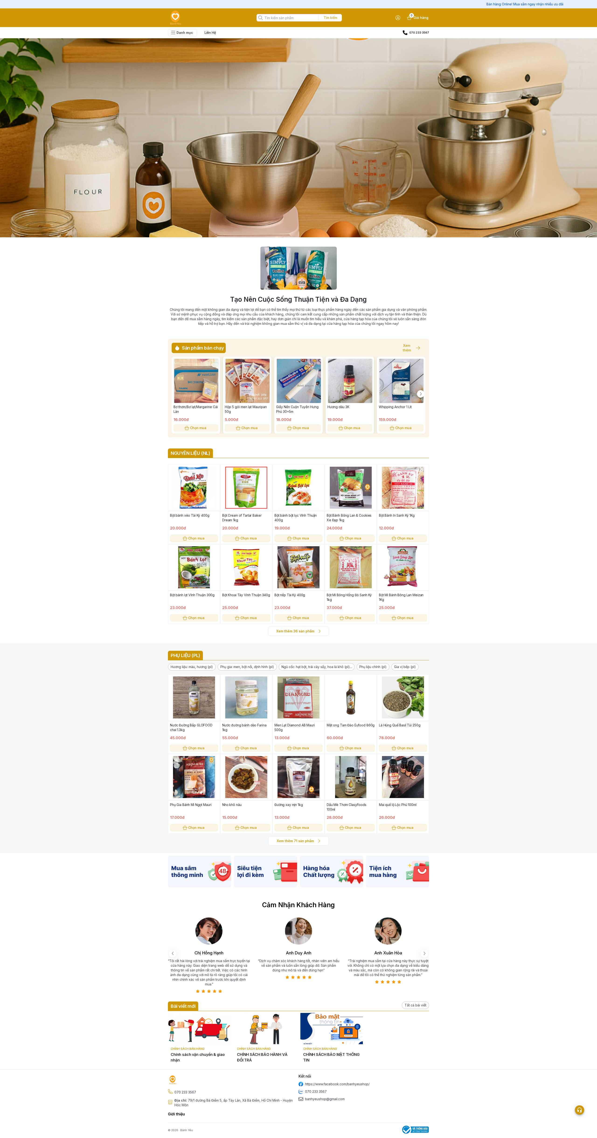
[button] (192, 667)
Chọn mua (198, 428)
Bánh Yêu (186, 1130)
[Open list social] (579, 1110)
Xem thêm (407, 348)
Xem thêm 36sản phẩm (295, 631)
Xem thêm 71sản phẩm (295, 841)
